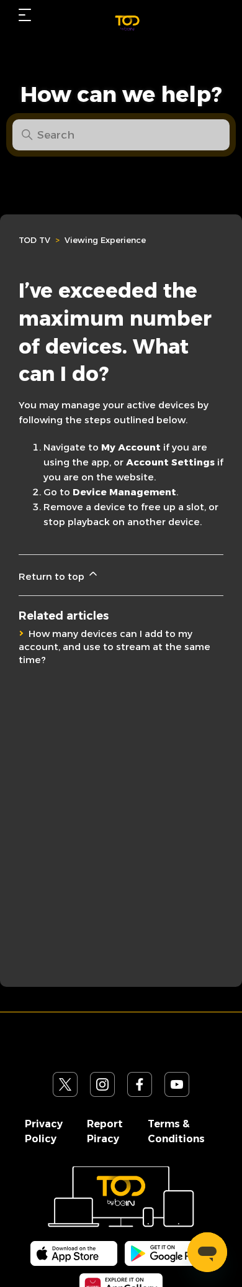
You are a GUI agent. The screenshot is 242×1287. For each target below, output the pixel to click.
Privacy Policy (44, 1131)
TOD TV (34, 240)
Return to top (53, 576)
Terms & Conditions (176, 1131)
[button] (25, 15)
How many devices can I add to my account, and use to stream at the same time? (114, 647)
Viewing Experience (105, 240)
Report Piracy (105, 1131)
